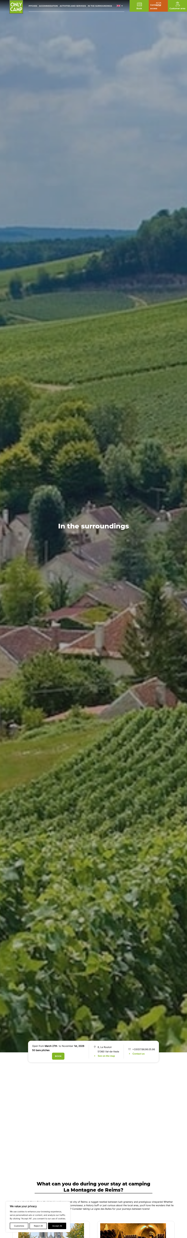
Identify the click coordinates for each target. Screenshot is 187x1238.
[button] (120, 6)
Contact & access (155, 7)
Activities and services (73, 6)
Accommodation (48, 6)
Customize (19, 1226)
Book (58, 1056)
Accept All (57, 1226)
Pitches (33, 6)
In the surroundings (100, 6)
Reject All (38, 1226)
